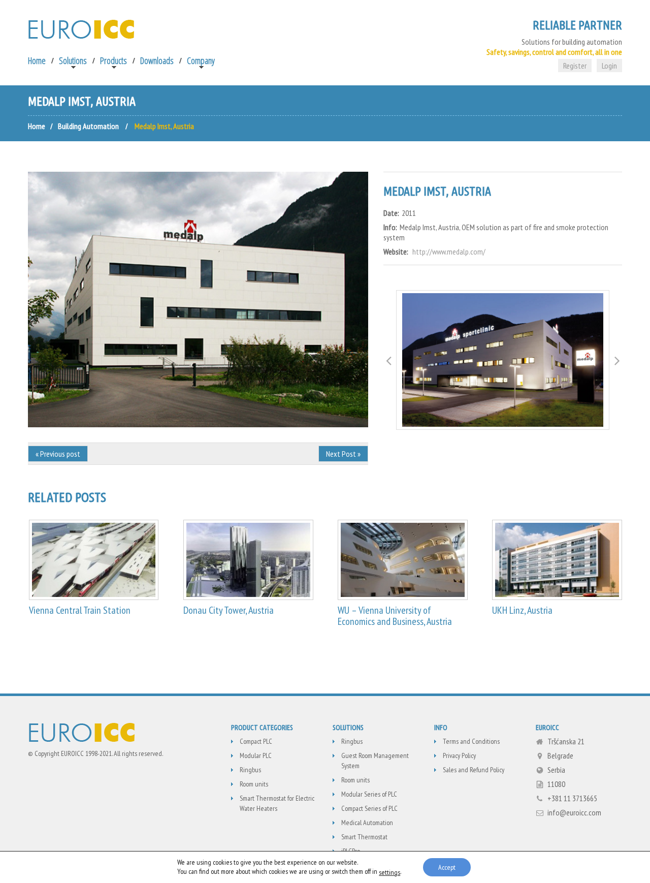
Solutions (73, 60)
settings (389, 872)
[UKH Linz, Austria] (557, 560)
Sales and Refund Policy (473, 769)
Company (201, 60)
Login (609, 65)
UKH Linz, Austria (522, 610)
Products (113, 60)
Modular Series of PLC (369, 794)
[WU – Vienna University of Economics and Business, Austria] (403, 560)
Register (575, 65)
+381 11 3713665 (572, 798)
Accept (447, 867)
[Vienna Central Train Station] (94, 560)
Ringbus (250, 769)
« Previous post (58, 454)
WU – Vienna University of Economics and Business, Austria (395, 616)
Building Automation (88, 126)
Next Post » (343, 454)
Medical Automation (367, 822)
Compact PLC (256, 741)
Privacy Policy (459, 755)
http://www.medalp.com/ (448, 251)
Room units (254, 784)
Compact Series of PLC (369, 808)
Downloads (157, 60)
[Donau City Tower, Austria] (248, 560)
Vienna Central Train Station (80, 610)
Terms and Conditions (471, 741)
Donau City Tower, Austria (228, 610)
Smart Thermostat (364, 836)
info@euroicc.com (574, 812)
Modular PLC (256, 755)
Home (37, 60)
